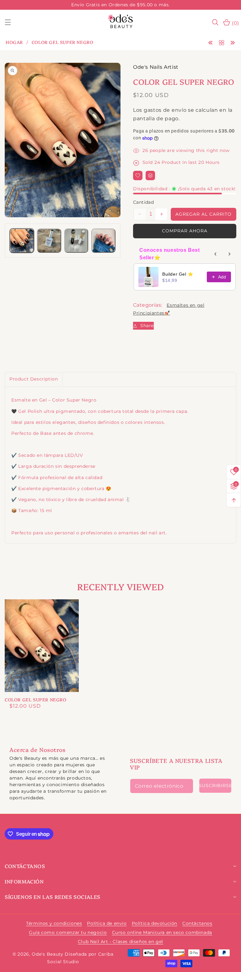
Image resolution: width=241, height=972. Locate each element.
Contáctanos (197, 923)
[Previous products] (215, 254)
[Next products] (229, 254)
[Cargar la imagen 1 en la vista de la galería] (22, 241)
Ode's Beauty (47, 954)
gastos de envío (165, 110)
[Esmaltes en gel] (221, 42)
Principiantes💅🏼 (151, 313)
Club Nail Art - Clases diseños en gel (120, 941)
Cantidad (143, 202)
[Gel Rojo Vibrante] (232, 42)
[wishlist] (137, 175)
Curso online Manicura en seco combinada (162, 932)
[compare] (150, 175)
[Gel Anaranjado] (210, 42)
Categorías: (147, 305)
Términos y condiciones (54, 923)
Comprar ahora (184, 231)
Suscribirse (215, 785)
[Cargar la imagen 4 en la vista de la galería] (103, 241)
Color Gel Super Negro (36, 699)
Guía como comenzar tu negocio (68, 932)
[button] (12, 22)
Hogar (14, 42)
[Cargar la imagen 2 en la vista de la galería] (49, 241)
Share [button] (147, 325)
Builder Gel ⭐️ (177, 274)
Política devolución (154, 923)
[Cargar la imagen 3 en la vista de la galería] (76, 241)
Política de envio (106, 923)
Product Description (33, 379)
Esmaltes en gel (185, 305)
